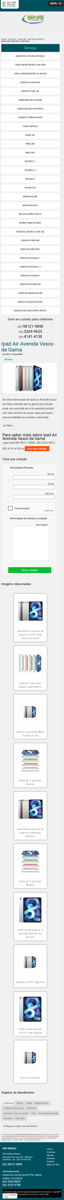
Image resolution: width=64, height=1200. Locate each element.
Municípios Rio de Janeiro (16, 1113)
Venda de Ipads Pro (30, 249)
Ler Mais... (8, 425)
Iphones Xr (30, 188)
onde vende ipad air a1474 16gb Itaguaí (30, 1031)
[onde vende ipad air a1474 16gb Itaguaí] (30, 1007)
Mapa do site (53, 1164)
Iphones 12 (30, 170)
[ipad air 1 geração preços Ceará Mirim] (30, 661)
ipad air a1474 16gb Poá (30, 982)
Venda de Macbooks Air (30, 293)
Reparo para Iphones (30, 223)
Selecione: (9, 1103)
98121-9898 (33, 326)
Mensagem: (42, 524)
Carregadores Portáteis (30, 109)
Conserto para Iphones (30, 117)
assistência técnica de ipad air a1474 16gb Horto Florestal (30, 635)
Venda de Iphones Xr (30, 284)
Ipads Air (30, 144)
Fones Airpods (30, 126)
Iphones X (30, 179)
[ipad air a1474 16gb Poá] (30, 960)
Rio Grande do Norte (48, 1113)
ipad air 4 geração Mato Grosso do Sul (30, 734)
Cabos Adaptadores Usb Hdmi (30, 65)
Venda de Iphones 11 (30, 258)
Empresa (51, 1152)
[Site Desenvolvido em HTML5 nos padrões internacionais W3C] (9, 1197)
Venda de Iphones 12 (30, 267)
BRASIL (20, 1103)
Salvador (8, 1118)
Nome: (51, 474)
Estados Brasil (41, 1103)
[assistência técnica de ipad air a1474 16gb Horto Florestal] (30, 609)
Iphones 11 (30, 161)
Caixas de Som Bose (30, 82)
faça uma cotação (37, 448)
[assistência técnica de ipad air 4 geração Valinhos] (30, 807)
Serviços (30, 48)
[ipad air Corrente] (30, 1055)
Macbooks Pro (30, 205)
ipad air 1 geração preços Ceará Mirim (30, 685)
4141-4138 (11, 6)
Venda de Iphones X (30, 276)
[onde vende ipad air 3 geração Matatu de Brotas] (30, 908)
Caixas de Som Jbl (30, 91)
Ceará (29, 1103)
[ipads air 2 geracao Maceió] (30, 859)
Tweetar (8, 359)
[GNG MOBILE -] (32, 18)
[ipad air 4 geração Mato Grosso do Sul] (30, 710)
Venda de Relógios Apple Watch (30, 311)
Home (50, 1149)
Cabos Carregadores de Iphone (30, 74)
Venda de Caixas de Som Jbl (30, 232)
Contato (50, 1161)
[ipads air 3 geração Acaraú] (30, 758)
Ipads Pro (30, 153)
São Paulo (20, 1118)
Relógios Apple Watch (30, 214)
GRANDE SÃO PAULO (14, 1108)
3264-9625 (33, 331)
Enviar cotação (30, 570)
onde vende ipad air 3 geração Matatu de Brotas (30, 933)
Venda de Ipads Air (30, 240)
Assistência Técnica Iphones (30, 56)
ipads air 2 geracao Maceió (30, 883)
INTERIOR (31, 1108)
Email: (51, 484)
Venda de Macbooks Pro (30, 302)
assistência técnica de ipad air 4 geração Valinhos (30, 833)
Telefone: (49, 493)
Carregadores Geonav (30, 100)
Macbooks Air (30, 196)
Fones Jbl (30, 135)
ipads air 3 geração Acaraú (30, 782)
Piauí (33, 1113)
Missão (50, 1155)
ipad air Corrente (30, 1077)
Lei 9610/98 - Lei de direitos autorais (27, 1140)
